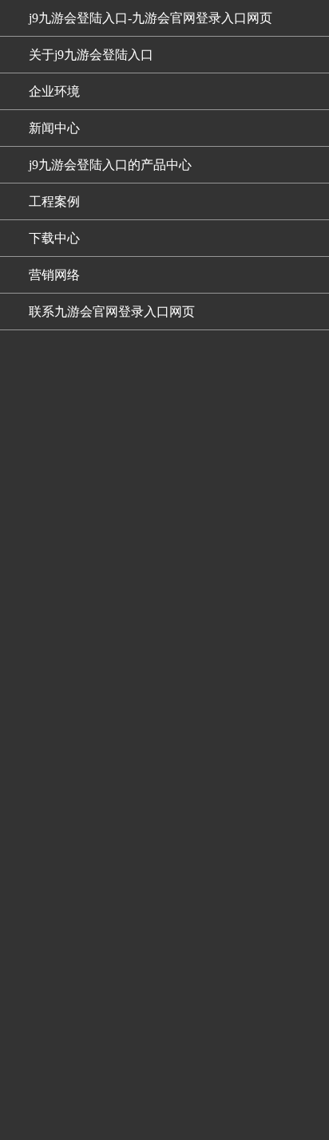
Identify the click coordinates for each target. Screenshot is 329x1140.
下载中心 (54, 238)
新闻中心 (54, 128)
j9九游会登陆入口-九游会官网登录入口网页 (150, 18)
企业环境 (54, 91)
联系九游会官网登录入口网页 (112, 311)
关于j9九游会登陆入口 (91, 54)
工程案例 (54, 201)
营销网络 (54, 275)
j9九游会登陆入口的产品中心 (110, 165)
